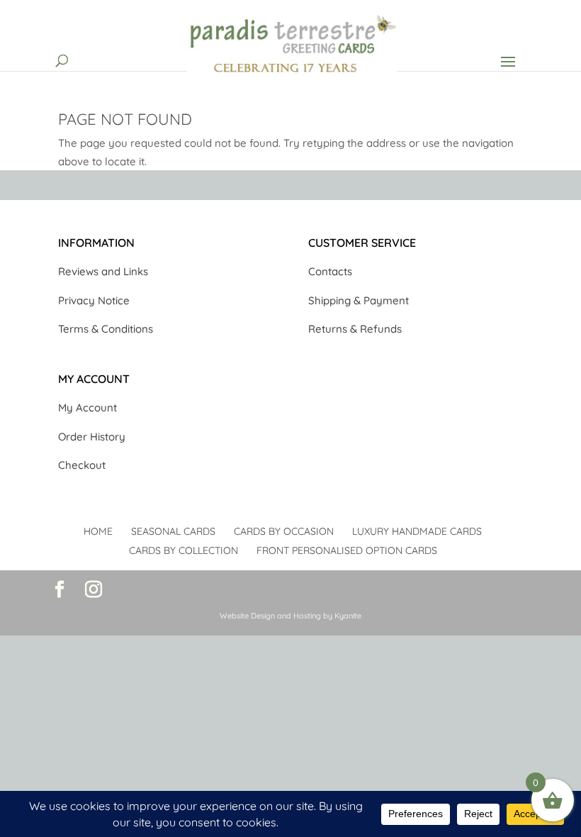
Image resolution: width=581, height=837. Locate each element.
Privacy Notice (94, 300)
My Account (87, 407)
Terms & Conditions (105, 329)
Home (98, 531)
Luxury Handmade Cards (417, 531)
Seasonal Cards (173, 531)
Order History (91, 436)
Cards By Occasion (284, 531)
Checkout (82, 465)
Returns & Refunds (355, 329)
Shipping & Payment (358, 300)
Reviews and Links (103, 271)
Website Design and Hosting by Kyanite (290, 616)
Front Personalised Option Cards (346, 550)
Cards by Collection (183, 550)
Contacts (330, 271)
